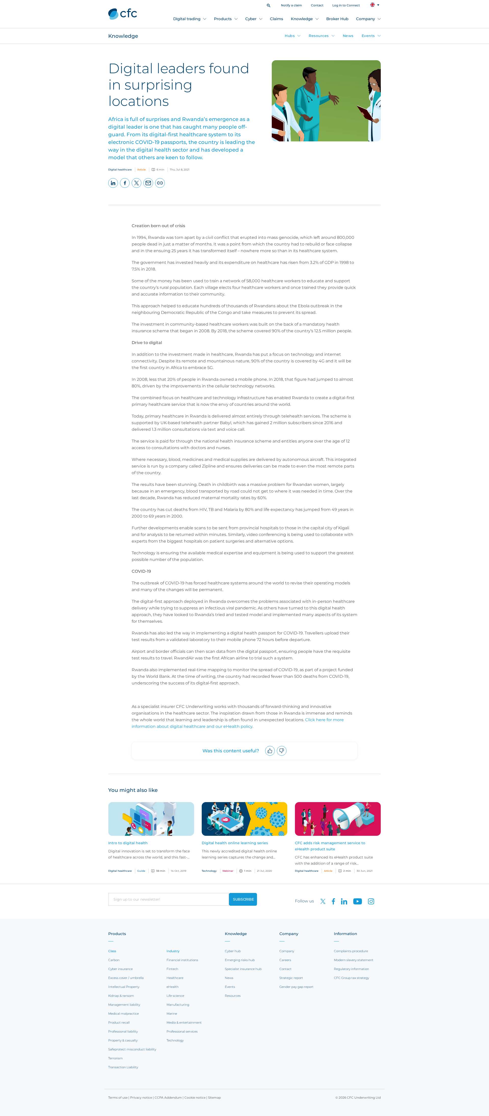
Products (223, 18)
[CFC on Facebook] (331, 901)
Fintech (172, 969)
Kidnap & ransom (121, 996)
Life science (175, 996)
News (348, 35)
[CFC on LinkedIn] (342, 901)
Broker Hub (337, 18)
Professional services (182, 1031)
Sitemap (214, 1097)
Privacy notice (141, 1097)
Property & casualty (123, 1040)
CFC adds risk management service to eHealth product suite (330, 846)
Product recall (119, 1022)
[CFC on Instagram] (368, 901)
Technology (175, 1040)
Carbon (113, 960)
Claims (276, 18)
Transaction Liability (123, 1067)
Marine (172, 1013)
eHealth (173, 987)
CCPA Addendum (168, 1097)
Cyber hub (233, 951)
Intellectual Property (123, 987)
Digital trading (186, 18)
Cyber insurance (120, 969)
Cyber (250, 18)
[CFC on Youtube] (355, 901)
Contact (317, 5)
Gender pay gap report (296, 987)
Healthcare (175, 978)
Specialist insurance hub (243, 969)
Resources (319, 35)
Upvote (270, 755)
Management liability (124, 1005)
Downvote (282, 755)
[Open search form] (268, 5)
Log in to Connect (346, 5)
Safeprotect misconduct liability (132, 1049)
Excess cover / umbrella (126, 978)
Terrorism (115, 1058)
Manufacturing (178, 1005)
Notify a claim (291, 5)
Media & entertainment (184, 1022)
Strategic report (291, 978)
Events (368, 35)
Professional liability (123, 1031)
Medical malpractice (123, 1013)
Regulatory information (351, 969)
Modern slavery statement (353, 960)
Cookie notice (195, 1097)
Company (365, 18)
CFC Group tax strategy (351, 978)
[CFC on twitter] (321, 901)
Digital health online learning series (235, 843)
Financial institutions (182, 960)
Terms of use (118, 1097)
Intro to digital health (128, 843)
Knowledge (302, 18)
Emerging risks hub (240, 960)
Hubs (290, 35)
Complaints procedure (351, 951)
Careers (285, 960)
